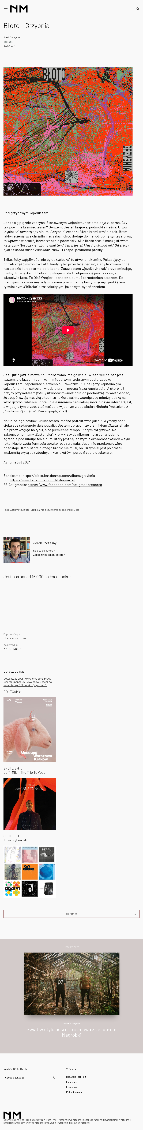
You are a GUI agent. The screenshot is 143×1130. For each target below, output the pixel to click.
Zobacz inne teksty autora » (49, 554)
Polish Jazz (73, 509)
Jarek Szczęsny (11, 37)
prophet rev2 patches (70, 1120)
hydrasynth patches (55, 1123)
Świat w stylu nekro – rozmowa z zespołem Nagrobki (71, 1032)
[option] (71, 999)
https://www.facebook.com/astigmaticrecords (65, 484)
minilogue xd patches (78, 1123)
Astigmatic (16, 509)
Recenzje (8, 41)
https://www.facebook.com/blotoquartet (42, 480)
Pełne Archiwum (74, 1092)
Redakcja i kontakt (76, 1076)
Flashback (71, 1081)
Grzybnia (35, 509)
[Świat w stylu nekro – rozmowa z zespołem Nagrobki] (71, 983)
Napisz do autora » (44, 550)
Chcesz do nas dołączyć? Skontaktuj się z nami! (27, 683)
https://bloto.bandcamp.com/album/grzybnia (58, 475)
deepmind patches (12, 1123)
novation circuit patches (116, 1120)
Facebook (71, 1086)
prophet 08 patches (33, 1123)
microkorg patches (92, 1120)
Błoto (26, 509)
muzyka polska (58, 509)
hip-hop (45, 509)
